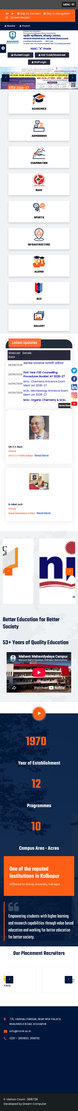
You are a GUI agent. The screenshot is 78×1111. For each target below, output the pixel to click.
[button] (69, 4)
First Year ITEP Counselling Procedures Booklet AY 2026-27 (44, 374)
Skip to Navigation (58, 13)
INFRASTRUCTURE (39, 245)
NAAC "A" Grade (41, 48)
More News (65, 405)
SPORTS (39, 217)
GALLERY (39, 326)
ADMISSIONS (39, 136)
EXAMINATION (39, 163)
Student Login (21, 55)
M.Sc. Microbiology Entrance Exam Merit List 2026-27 (45, 393)
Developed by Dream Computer (25, 1104)
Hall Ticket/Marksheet (52, 55)
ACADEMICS (39, 109)
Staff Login (40, 62)
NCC (39, 299)
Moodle (10, 25)
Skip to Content (30, 13)
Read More (42, 455)
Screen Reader (20, 17)
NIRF (41, 597)
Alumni (25, 25)
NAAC (39, 190)
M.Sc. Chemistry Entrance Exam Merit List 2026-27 (44, 383)
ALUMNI (39, 272)
